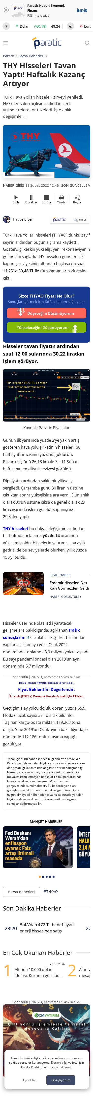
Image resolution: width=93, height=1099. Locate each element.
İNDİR (82, 10)
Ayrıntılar (29, 1080)
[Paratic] (47, 43)
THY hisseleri (15, 528)
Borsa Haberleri (31, 56)
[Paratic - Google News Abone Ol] (70, 221)
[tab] (40, 877)
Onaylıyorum (60, 1080)
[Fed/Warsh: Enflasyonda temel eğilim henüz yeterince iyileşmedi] (38, 847)
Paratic (9, 56)
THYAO (50, 891)
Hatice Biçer (23, 219)
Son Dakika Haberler (32, 908)
